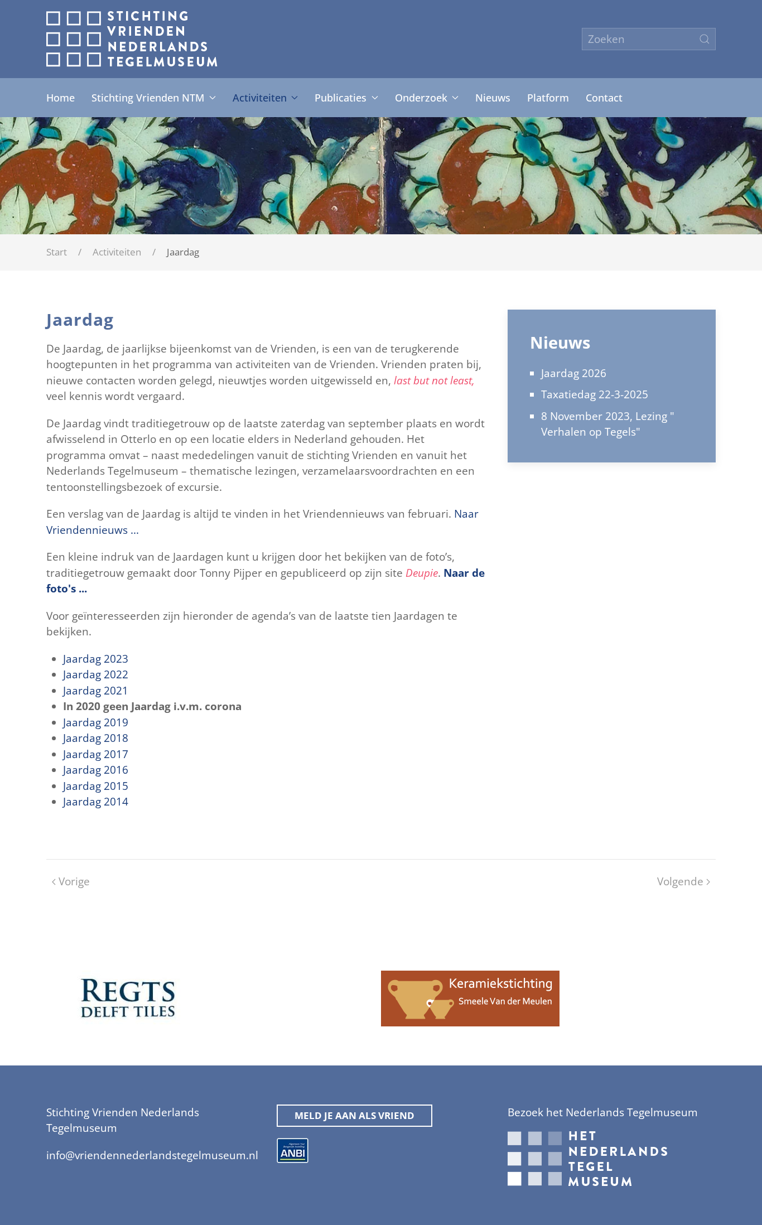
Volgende (680, 881)
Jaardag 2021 (95, 690)
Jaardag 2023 (95, 659)
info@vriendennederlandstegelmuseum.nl (152, 1155)
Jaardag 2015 (95, 786)
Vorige (74, 881)
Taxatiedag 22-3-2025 (594, 394)
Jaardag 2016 (95, 770)
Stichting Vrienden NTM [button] (147, 97)
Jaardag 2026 (573, 373)
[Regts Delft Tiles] (127, 997)
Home (60, 97)
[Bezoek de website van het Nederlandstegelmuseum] (587, 1158)
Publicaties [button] (340, 97)
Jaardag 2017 (95, 754)
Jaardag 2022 (95, 674)
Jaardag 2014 (95, 801)
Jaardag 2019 (95, 722)
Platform (548, 97)
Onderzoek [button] (421, 97)
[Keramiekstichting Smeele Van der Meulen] (470, 997)
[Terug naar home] (132, 39)
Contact (604, 97)
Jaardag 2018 (95, 738)
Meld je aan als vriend (354, 1115)
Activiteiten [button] (260, 97)
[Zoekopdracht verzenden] (704, 39)
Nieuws (492, 97)
